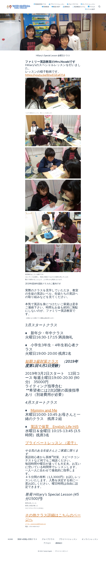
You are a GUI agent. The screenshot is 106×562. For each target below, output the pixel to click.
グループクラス (48, 539)
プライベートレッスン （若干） (51, 442)
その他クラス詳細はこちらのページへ (53, 517)
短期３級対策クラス (41, 361)
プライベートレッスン (68, 539)
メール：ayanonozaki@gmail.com (35, 524)
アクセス (47, 543)
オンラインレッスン (90, 539)
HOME (10, 539)
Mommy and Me (44, 410)
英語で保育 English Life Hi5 (55, 426)
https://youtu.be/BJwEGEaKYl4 (45, 75)
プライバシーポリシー (61, 551)
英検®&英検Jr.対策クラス (27, 539)
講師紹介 (58, 543)
